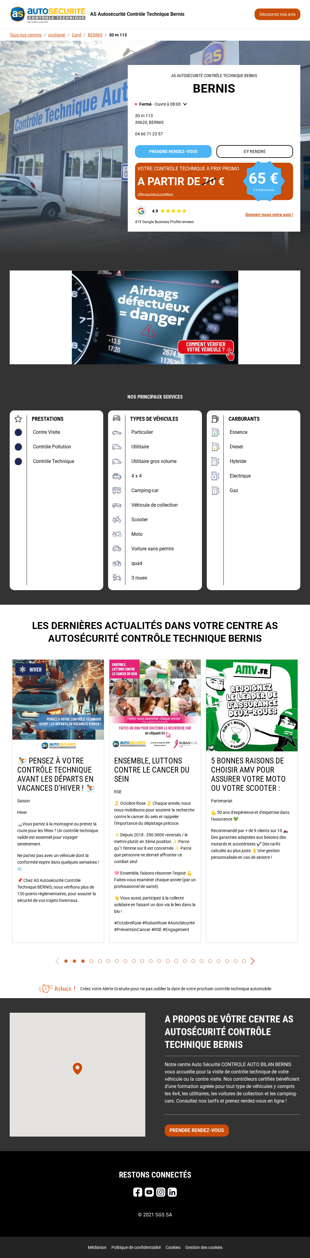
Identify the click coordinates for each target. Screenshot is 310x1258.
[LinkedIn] (172, 1192)
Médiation (97, 1247)
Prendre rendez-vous (173, 151)
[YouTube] (149, 1192)
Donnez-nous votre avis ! (269, 214)
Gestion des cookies (204, 1247)
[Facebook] (137, 1192)
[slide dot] (66, 961)
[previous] (57, 961)
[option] (58, 801)
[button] (161, 104)
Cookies (173, 1247)
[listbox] (155, 801)
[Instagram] (160, 1192)
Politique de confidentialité (136, 1247)
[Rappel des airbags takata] (155, 317)
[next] (253, 961)
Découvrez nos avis (277, 14)
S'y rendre (254, 151)
